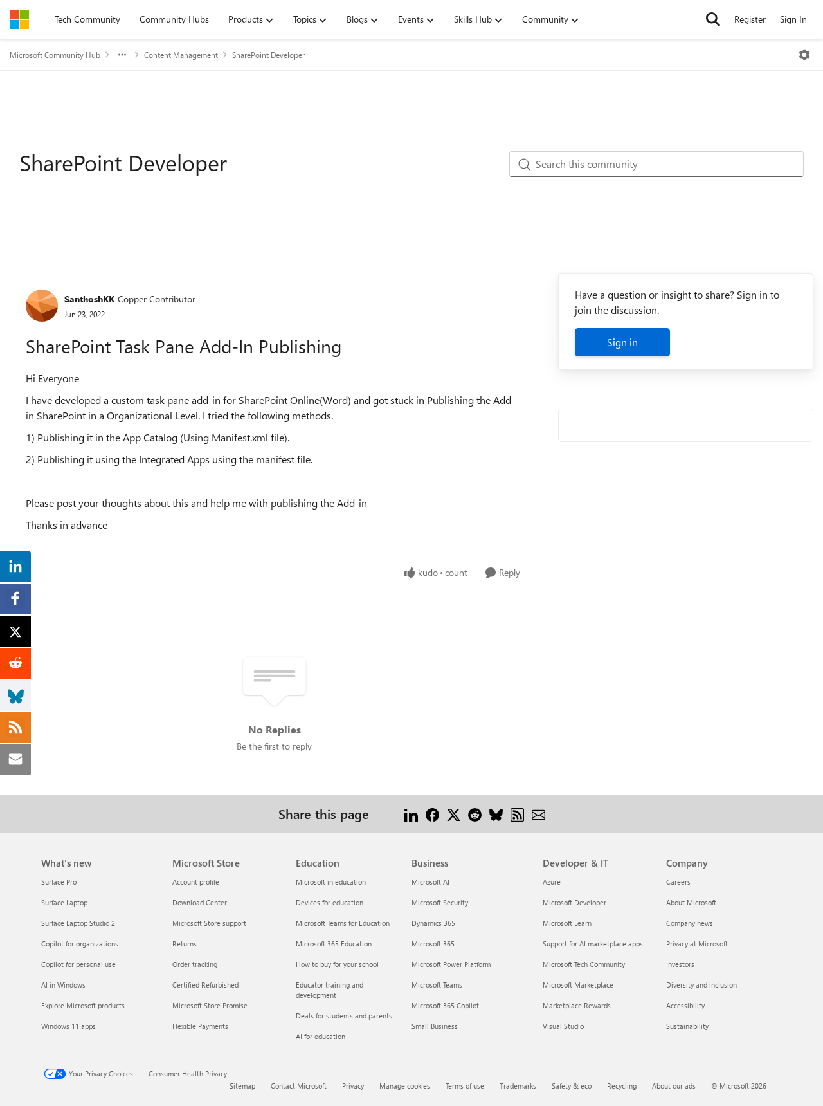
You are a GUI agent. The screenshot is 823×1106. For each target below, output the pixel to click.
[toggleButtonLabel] (804, 55)
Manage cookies (404, 1086)
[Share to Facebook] (432, 813)
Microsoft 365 (433, 943)
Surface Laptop (64, 902)
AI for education (320, 1036)
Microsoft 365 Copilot (445, 1005)
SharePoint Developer (268, 55)
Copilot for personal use (78, 964)
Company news (689, 923)
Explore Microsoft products (83, 1005)
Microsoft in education (331, 882)
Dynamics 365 (433, 923)
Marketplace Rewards (577, 1005)
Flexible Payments (200, 1026)
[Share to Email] (538, 813)
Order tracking (194, 964)
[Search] (713, 19)
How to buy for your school (337, 964)
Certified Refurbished (205, 985)
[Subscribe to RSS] (517, 813)
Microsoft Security (440, 902)
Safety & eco (572, 1086)
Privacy (353, 1086)
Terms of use (465, 1086)
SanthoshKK (89, 299)
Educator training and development (329, 990)
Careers (678, 882)
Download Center (199, 902)
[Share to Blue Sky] (496, 813)
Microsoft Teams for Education (343, 923)
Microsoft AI (430, 882)
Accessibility (685, 1005)
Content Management (181, 55)
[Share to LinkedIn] (411, 813)
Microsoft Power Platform (451, 964)
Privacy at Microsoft (697, 943)
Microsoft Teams (437, 985)
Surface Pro (59, 882)
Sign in (622, 342)
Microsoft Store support (209, 923)
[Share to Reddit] (475, 813)
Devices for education (329, 902)
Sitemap (242, 1086)
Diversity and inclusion (701, 985)
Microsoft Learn (567, 923)
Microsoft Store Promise (210, 1005)
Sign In (793, 19)
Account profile (195, 882)
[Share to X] (453, 813)
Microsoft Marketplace (578, 985)
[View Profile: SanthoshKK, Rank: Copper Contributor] (42, 306)
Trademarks (518, 1086)
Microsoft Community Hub (55, 55)
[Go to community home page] (19, 19)
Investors (680, 964)
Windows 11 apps (68, 1026)
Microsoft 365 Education (334, 943)
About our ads (674, 1086)
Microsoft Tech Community (584, 964)
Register (750, 19)
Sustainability (687, 1026)
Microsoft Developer (574, 902)
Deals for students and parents (344, 1015)
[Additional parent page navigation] (122, 55)
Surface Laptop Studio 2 (78, 923)
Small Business (435, 1026)
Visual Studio (563, 1026)
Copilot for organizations (79, 943)
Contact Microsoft (299, 1086)
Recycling (622, 1086)
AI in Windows (63, 985)
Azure (552, 882)
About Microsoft (691, 902)
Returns (184, 943)
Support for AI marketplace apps (593, 943)
